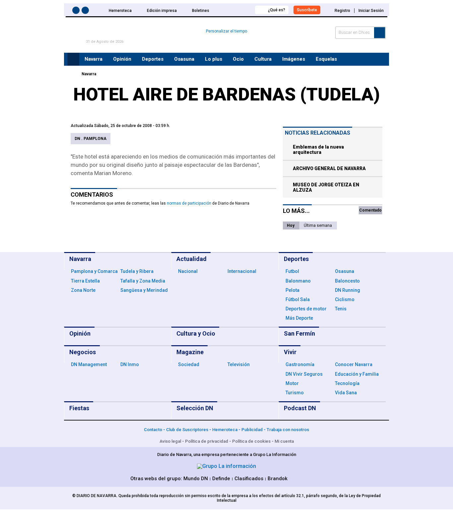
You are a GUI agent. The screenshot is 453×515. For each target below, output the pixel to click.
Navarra (89, 74)
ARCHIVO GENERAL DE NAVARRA (329, 168)
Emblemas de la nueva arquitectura (318, 149)
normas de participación (189, 203)
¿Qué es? (276, 10)
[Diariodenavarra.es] (72, 74)
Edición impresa (162, 10)
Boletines (200, 10)
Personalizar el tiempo (226, 31)
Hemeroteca (120, 10)
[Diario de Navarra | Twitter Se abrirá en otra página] (86, 11)
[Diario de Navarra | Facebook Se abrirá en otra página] (77, 11)
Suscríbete (307, 10)
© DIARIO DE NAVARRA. (95, 495)
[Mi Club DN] (237, 10)
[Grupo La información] (226, 466)
